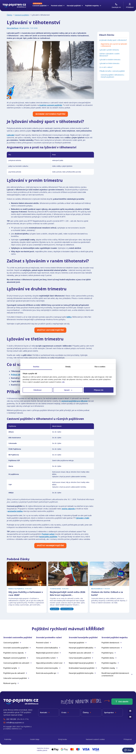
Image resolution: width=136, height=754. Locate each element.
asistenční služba (15, 511)
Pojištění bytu (107, 653)
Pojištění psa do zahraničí (14, 673)
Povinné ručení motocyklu (47, 668)
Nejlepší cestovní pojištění (14, 658)
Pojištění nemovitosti (111, 648)
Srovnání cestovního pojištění (15, 648)
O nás (63, 712)
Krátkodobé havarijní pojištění (81, 668)
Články (9, 15)
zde (63, 382)
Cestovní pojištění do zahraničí (16, 663)
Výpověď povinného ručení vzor (49, 663)
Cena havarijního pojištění (80, 658)
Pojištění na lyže (10, 668)
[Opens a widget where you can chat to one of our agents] (128, 750)
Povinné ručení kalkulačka (47, 648)
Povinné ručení (48, 534)
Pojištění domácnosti (110, 642)
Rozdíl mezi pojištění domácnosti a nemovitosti (115, 674)
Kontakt (43, 712)
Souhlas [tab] (36, 366)
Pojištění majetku (109, 663)
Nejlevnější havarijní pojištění (81, 663)
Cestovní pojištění (22, 15)
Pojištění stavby (108, 668)
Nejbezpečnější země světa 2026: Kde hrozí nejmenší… (67, 593)
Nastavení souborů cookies (95, 739)
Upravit (66, 390)
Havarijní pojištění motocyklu (81, 673)
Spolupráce (109, 712)
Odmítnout (37, 390)
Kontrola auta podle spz (46, 673)
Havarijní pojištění (76, 642)
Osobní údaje (34, 739)
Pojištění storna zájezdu (13, 653)
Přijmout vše (98, 390)
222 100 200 (11, 719)
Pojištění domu (108, 658)
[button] (18, 637)
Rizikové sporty (9, 683)
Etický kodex (62, 739)
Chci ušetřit (123, 701)
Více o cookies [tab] (99, 366)
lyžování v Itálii (82, 518)
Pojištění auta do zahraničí (80, 653)
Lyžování (10, 135)
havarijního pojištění (48, 536)
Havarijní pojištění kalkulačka (81, 648)
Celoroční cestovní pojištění (15, 678)
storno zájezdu (68, 509)
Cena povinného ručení (45, 658)
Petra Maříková (12, 28)
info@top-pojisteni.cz (15, 722)
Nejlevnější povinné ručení (47, 653)
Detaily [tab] (68, 366)
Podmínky (7, 739)
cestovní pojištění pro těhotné (74, 401)
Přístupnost (128, 739)
